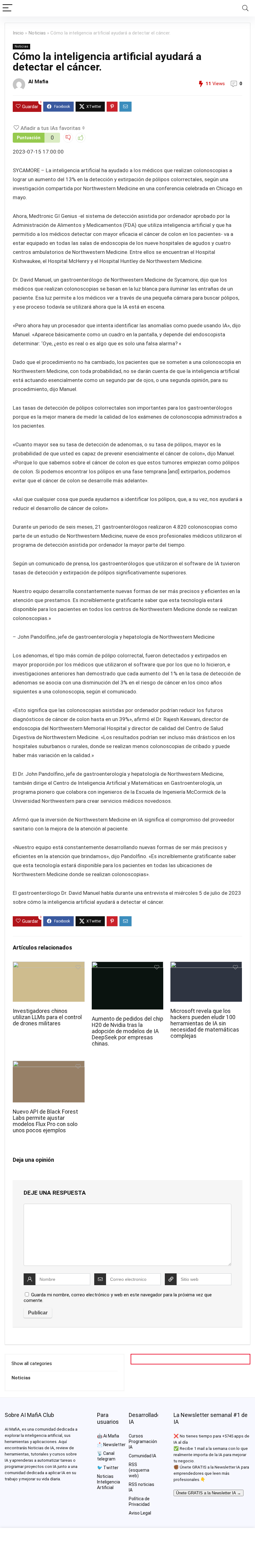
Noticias (37, 33)
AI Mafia (38, 81)
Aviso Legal (140, 1513)
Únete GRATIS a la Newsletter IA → (208, 1493)
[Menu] (7, 8)
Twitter (110, 1467)
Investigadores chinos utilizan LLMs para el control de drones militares (47, 1017)
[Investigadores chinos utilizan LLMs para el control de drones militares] (49, 966)
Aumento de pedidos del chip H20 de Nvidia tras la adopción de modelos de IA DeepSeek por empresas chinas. (127, 1031)
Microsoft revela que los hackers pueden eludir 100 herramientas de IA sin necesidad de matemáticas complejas (204, 1023)
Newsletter (114, 1444)
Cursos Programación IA (143, 1441)
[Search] (245, 8)
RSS (133, 1464)
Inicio (18, 33)
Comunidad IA (142, 1455)
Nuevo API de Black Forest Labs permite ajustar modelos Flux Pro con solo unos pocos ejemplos (45, 1121)
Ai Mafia (111, 1435)
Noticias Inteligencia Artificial (108, 1482)
